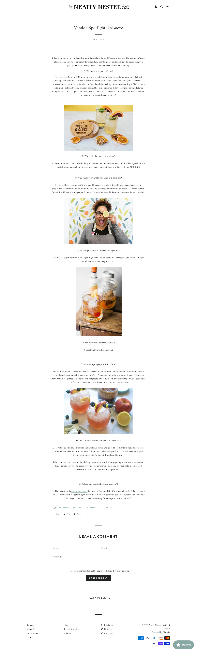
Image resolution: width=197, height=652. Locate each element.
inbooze (79, 508)
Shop (66, 625)
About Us (31, 629)
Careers (30, 625)
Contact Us (32, 637)
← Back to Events (98, 598)
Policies (67, 633)
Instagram (108, 633)
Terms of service (71, 629)
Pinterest (108, 629)
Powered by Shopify (161, 632)
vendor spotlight (99, 508)
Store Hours (32, 633)
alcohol (64, 508)
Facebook (108, 625)
